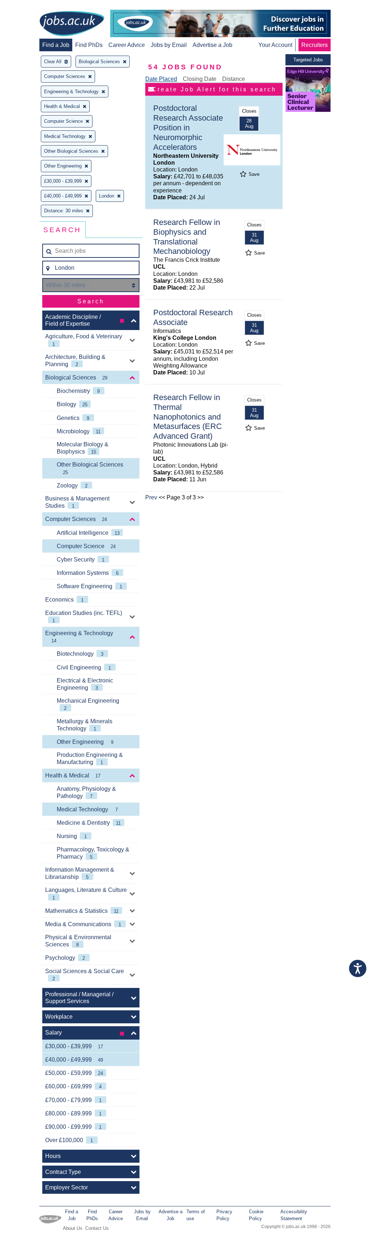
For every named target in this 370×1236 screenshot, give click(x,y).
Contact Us (97, 1228)
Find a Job (55, 45)
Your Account (275, 45)
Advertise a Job (212, 45)
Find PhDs (89, 45)
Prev (151, 497)
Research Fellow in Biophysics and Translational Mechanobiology (186, 237)
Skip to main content (29, 6)
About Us (72, 1228)
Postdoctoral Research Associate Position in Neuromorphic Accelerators (188, 128)
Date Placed (161, 79)
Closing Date (199, 79)
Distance (233, 79)
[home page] (71, 24)
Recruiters (314, 45)
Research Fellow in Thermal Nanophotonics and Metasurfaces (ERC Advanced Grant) (187, 417)
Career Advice (126, 45)
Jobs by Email (169, 45)
